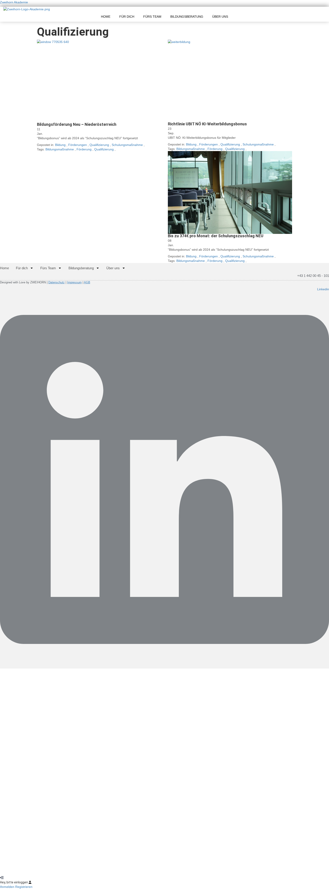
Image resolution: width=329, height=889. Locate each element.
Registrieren (27, 869)
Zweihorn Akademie (14, 2)
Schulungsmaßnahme (127, 145)
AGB (87, 282)
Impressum (74, 282)
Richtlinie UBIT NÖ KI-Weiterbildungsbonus (207, 124)
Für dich (126, 16)
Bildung (60, 145)
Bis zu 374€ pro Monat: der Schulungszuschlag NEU (215, 235)
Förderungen (77, 145)
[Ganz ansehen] (99, 81)
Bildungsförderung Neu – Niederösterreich (76, 124)
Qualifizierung (99, 145)
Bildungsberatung (186, 16)
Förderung (84, 149)
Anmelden (43, 869)
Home (105, 16)
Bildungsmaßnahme (60, 149)
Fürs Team (152, 16)
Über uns (220, 16)
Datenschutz (56, 282)
